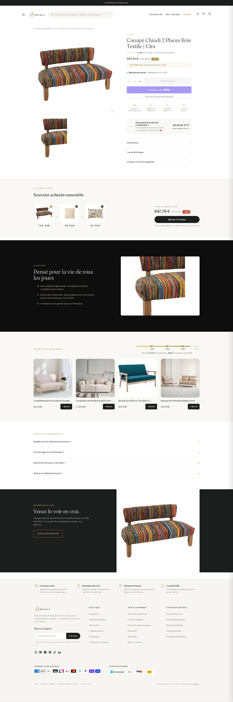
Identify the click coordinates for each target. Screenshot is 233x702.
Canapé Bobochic (49, 28)
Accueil (36, 28)
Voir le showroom (48, 533)
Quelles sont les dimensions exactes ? (52, 441)
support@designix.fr (180, 128)
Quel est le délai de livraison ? (47, 473)
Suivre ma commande (137, 614)
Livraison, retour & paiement (159, 161)
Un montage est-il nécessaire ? (48, 452)
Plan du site (86, 684)
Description (159, 142)
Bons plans (94, 636)
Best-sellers (173, 14)
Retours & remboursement (139, 625)
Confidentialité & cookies (67, 684)
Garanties (132, 631)
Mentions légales (48, 684)
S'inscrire (73, 636)
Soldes (187, 14)
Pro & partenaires (173, 631)
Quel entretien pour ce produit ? (49, 462)
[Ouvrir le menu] (23, 14)
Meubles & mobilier (97, 619)
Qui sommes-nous (174, 614)
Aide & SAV (132, 636)
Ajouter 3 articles (177, 219)
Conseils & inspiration (176, 619)
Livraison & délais (135, 619)
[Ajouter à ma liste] (112, 111)
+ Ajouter (66, 406)
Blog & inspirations (174, 625)
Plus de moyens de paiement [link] (159, 96)
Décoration (94, 625)
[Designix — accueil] (37, 14)
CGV (36, 684)
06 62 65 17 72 (181, 125)
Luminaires (94, 614)
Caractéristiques (159, 152)
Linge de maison (96, 631)
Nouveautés (155, 14)
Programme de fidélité (176, 636)
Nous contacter (135, 642)
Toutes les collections (99, 642)
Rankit (195, 684)
